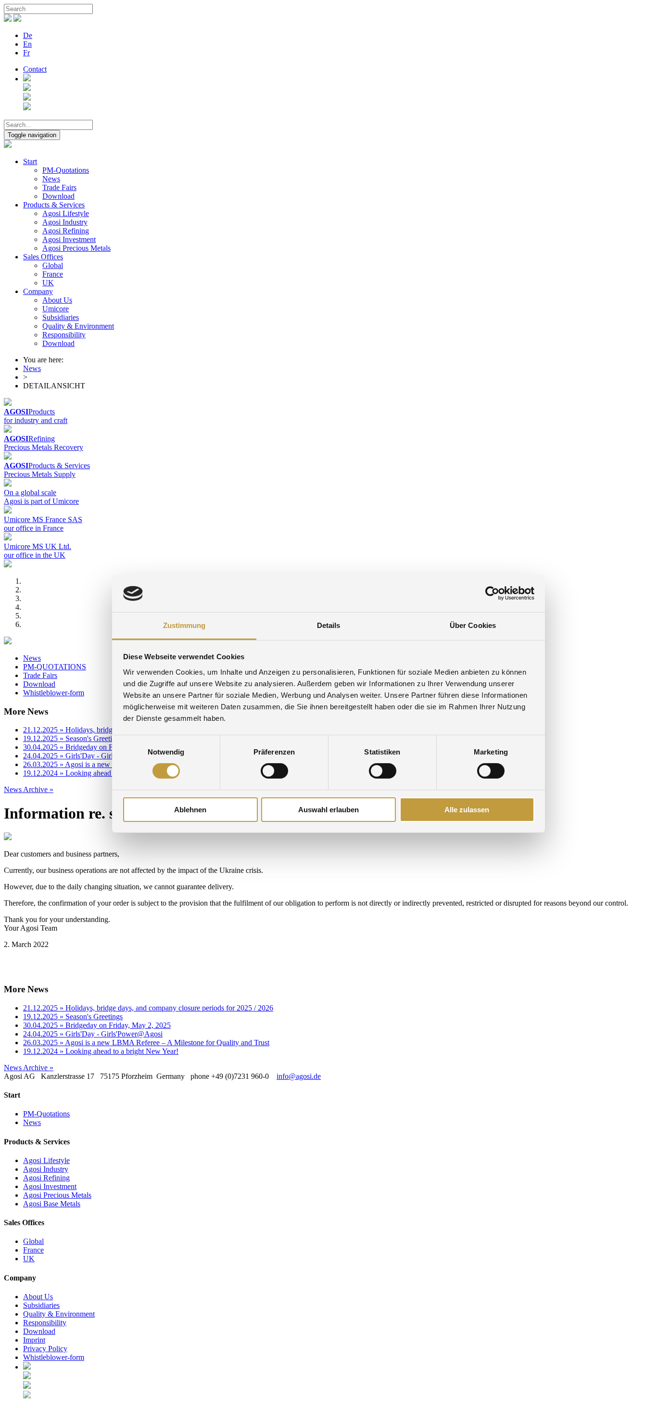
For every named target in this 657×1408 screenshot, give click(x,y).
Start (30, 161)
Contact (35, 69)
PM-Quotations (65, 170)
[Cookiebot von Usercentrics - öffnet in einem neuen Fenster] (492, 593)
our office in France (33, 528)
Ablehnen (190, 810)
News (51, 179)
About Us (57, 300)
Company (38, 291)
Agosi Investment (69, 239)
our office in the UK (34, 555)
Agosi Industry (65, 222)
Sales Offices (43, 257)
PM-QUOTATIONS (54, 667)
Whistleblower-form (53, 693)
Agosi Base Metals (51, 1204)
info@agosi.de (299, 1076)
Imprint (34, 1340)
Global (52, 265)
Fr (26, 53)
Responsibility (64, 335)
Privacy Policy (45, 1348)
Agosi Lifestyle (65, 213)
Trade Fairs (59, 187)
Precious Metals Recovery (43, 447)
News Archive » (28, 789)
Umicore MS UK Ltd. (37, 546)
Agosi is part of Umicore (41, 501)
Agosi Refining (65, 231)
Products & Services (54, 205)
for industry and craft (35, 420)
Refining (29, 439)
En (27, 44)
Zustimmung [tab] (184, 625)
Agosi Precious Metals (76, 248)
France (52, 274)
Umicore (55, 309)
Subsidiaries (60, 317)
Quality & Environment (78, 326)
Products (29, 412)
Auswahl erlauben (328, 810)
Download (58, 196)
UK (48, 283)
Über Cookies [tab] (473, 625)
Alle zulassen (466, 810)
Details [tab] (329, 625)
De (27, 35)
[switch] (274, 771)
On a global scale (30, 492)
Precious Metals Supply (40, 474)
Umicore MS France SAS (43, 519)
